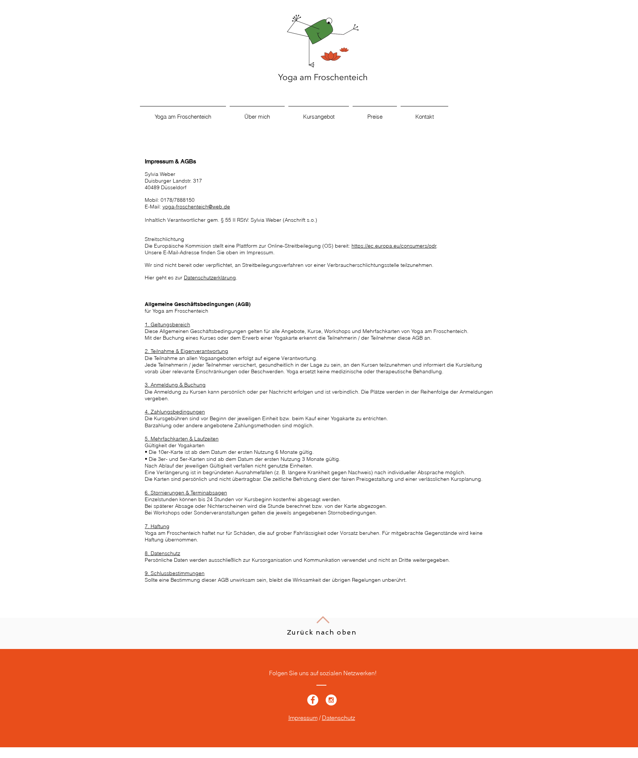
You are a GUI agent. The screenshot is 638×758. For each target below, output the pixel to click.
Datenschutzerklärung (210, 277)
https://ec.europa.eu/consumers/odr (393, 245)
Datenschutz (338, 717)
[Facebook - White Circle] (312, 700)
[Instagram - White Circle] (331, 700)
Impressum (303, 717)
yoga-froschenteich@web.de (196, 206)
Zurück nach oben (322, 632)
